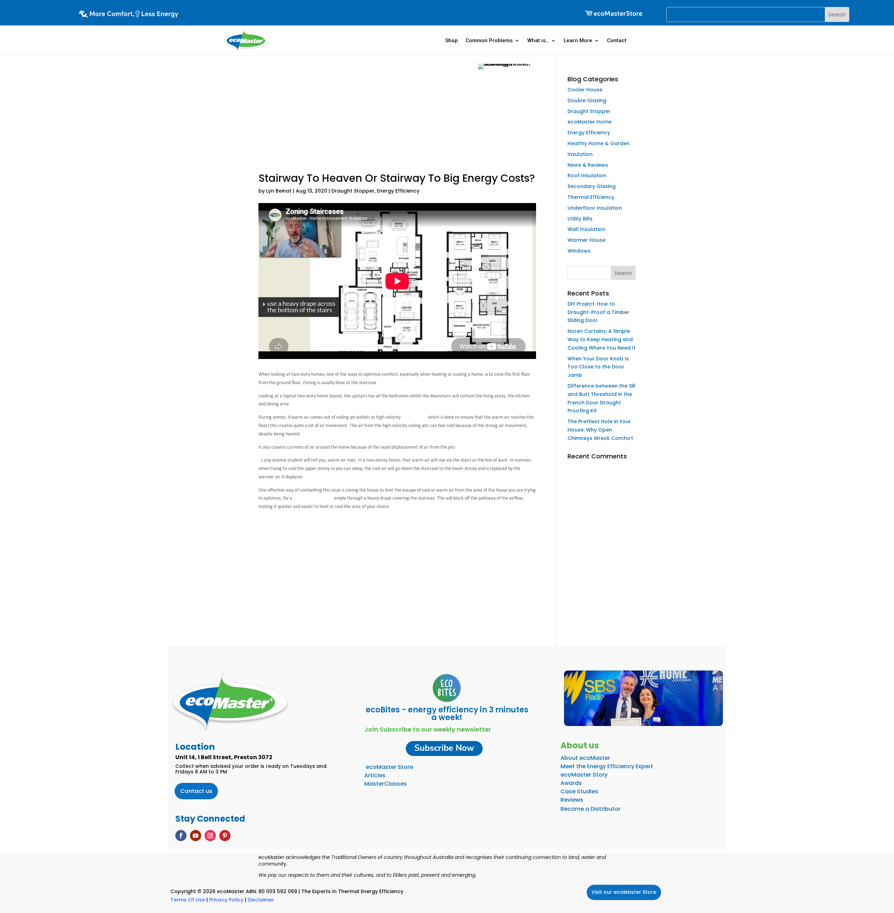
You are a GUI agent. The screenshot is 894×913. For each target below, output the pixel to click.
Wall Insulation (586, 229)
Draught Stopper (352, 190)
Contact (616, 40)
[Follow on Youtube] (195, 835)
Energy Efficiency (398, 190)
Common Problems (489, 40)
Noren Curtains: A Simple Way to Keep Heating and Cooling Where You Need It (601, 339)
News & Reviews (587, 165)
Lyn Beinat (279, 190)
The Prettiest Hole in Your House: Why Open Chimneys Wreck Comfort (600, 430)
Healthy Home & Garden (598, 143)
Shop (451, 40)
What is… (538, 40)
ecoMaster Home (589, 121)
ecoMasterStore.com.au (397, 580)
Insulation (580, 154)
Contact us (196, 791)
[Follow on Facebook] (180, 835)
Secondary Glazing (591, 186)
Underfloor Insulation (594, 207)
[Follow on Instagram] (210, 835)
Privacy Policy (226, 899)
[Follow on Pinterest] (224, 835)
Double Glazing (586, 100)
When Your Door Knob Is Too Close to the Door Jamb (598, 367)
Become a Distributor (590, 809)
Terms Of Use (187, 899)
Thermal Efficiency (590, 197)
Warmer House (586, 240)
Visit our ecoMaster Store (624, 892)
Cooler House (584, 89)
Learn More (578, 40)
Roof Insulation (586, 175)
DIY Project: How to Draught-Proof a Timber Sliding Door (598, 312)
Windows (579, 250)
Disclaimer (261, 899)
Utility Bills (580, 218)
